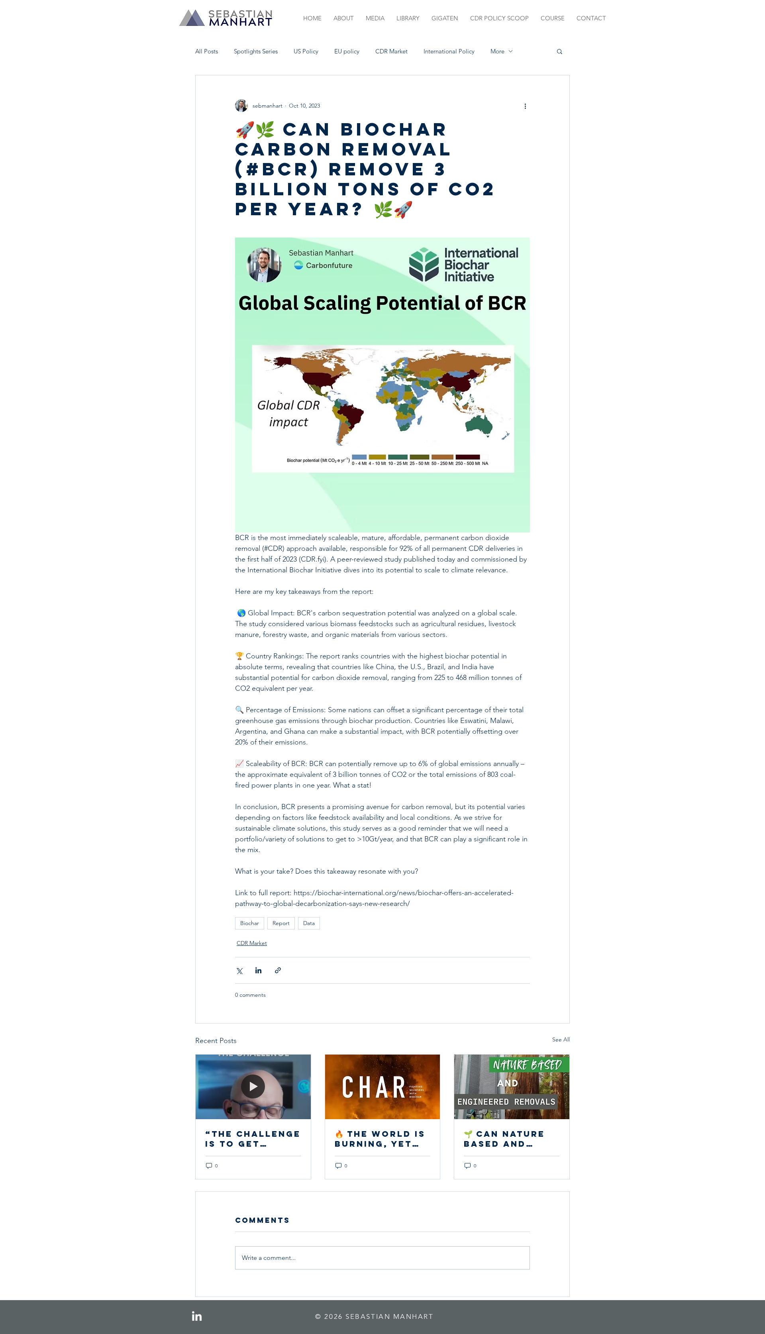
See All (561, 1039)
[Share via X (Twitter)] (239, 970)
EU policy (346, 51)
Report (281, 923)
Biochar (249, 923)
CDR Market (391, 51)
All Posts (206, 51)
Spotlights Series (256, 51)
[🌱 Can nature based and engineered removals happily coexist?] (511, 1087)
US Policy (306, 51)
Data (309, 923)
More (497, 51)
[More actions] (525, 105)
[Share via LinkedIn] (258, 970)
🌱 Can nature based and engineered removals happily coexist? (504, 1139)
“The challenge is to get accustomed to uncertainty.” (253, 1139)
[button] (559, 51)
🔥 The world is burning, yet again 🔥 (380, 1139)
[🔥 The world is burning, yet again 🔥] (382, 1087)
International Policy (449, 51)
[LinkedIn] (197, 1317)
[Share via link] (278, 970)
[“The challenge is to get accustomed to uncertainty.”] (253, 1087)
